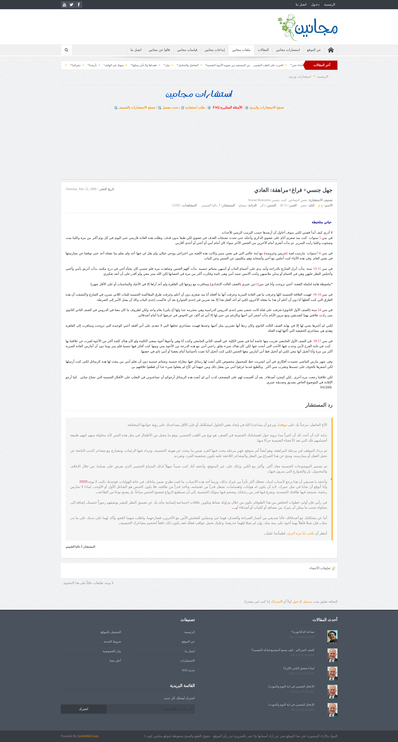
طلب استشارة (195, 107)
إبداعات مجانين (215, 50)
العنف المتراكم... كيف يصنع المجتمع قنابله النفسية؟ (282, 650)
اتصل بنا (301, 4)
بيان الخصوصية (111, 651)
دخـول (315, 4)
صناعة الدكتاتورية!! (302, 631)
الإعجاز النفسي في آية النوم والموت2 (291, 686)
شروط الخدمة (112, 641)
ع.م (320, 205)
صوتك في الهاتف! (145, 65)
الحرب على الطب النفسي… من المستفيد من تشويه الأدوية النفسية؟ (276, 65)
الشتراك (277, 601)
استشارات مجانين (288, 50)
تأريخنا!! (123, 65)
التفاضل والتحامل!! (219, 65)
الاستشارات (187, 660)
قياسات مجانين (187, 50)
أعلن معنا (115, 660)
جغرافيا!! (107, 65)
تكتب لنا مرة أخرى (301, 533)
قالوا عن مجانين (159, 50)
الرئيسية (329, 4)
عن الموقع (314, 50)
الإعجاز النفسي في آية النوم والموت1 (291, 704)
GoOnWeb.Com (88, 736)
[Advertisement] (199, 147)
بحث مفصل (170, 107)
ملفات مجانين (241, 50)
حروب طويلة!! (87, 65)
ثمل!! (198, 65)
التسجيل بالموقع (111, 632)
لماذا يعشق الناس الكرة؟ (298, 668)
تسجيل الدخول (302, 601)
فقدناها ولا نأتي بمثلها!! (175, 65)
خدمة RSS (188, 670)
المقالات (263, 50)
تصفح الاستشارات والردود (266, 107)
